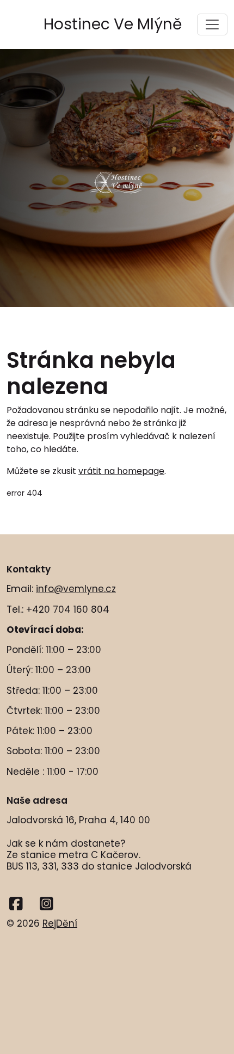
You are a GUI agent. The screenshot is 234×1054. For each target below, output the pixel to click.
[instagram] (46, 904)
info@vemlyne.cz (76, 588)
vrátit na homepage (121, 471)
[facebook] (16, 904)
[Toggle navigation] (212, 24)
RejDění (59, 923)
